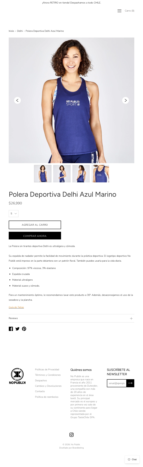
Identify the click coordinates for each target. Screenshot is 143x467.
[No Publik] (11, 329)
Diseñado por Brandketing (71, 447)
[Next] (125, 100)
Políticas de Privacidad (47, 369)
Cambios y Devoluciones (48, 386)
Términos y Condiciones (48, 375)
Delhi (20, 31)
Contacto (40, 391)
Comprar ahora (34, 236)
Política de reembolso (46, 397)
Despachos (41, 380)
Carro (129, 10)
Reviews (13, 318)
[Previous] (17, 100)
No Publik (75, 444)
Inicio (11, 31)
